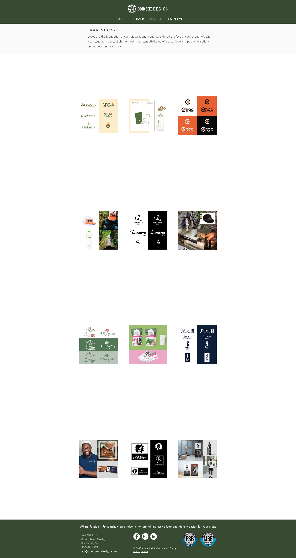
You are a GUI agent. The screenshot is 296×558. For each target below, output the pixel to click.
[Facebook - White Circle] (136, 536)
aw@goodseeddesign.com (99, 551)
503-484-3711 (90, 547)
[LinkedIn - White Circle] (153, 536)
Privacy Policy (140, 551)
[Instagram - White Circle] (145, 536)
